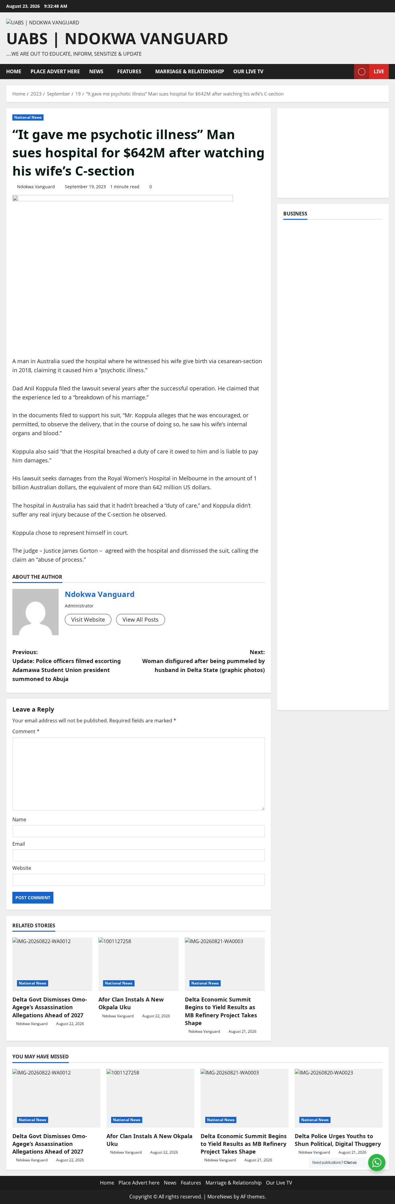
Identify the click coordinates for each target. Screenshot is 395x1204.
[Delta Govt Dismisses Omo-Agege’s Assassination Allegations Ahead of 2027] (52, 964)
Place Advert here (55, 71)
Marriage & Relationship (189, 71)
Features (129, 71)
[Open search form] (347, 72)
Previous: (66, 665)
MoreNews (219, 1196)
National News (28, 117)
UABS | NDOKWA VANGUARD (117, 38)
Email (18, 843)
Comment (26, 731)
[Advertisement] (333, 153)
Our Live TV (248, 71)
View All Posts (141, 619)
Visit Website (88, 619)
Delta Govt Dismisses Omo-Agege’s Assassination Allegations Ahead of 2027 (49, 1007)
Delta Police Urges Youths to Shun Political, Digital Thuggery (338, 1139)
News (96, 71)
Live (379, 71)
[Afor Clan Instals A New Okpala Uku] (138, 964)
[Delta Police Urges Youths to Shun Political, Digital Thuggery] (339, 1098)
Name (19, 819)
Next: (203, 661)
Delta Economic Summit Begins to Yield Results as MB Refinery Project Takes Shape (221, 1011)
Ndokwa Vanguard (36, 186)
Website (21, 868)
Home (13, 71)
